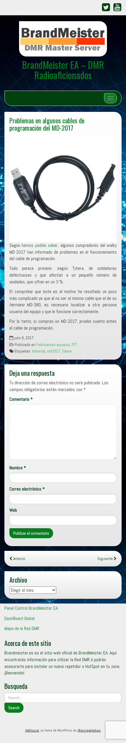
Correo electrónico (27, 489)
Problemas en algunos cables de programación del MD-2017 (46, 123)
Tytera (66, 351)
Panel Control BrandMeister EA (31, 608)
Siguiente (105, 558)
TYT (73, 344)
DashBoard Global (19, 618)
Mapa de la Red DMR (21, 628)
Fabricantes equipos (53, 344)
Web (13, 510)
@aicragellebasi (89, 730)
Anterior (18, 558)
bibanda (38, 351)
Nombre (17, 468)
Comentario (21, 399)
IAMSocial (32, 730)
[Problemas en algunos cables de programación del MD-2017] (63, 188)
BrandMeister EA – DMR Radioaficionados (63, 70)
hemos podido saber (40, 245)
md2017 (53, 351)
